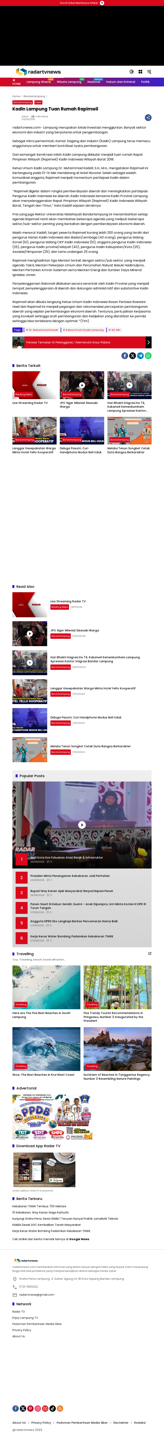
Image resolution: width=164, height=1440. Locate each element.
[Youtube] (45, 1408)
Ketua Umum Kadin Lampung (85, 330)
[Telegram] (140, 355)
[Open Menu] (140, 71)
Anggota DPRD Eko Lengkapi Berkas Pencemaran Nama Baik (74, 921)
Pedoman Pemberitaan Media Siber (37, 1324)
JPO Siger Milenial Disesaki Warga (79, 405)
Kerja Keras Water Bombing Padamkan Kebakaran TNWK (71, 936)
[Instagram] (38, 1408)
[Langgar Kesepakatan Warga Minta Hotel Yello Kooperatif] (34, 431)
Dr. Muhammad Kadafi (43, 330)
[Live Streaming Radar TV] (34, 385)
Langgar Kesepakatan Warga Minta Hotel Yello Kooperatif (34, 450)
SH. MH (116, 330)
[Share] (148, 117)
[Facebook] (124, 355)
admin (25, 116)
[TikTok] (52, 1408)
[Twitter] (132, 355)
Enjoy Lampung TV (25, 1318)
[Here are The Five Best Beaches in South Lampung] (46, 987)
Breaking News (23, 394)
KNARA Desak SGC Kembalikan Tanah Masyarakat (46, 1225)
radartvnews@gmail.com (36, 1295)
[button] (131, 71)
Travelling (20, 1004)
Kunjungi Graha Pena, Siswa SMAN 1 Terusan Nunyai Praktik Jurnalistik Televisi (65, 1219)
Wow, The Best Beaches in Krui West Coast (43, 1075)
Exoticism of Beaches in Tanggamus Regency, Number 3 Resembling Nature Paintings (117, 1077)
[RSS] (60, 1408)
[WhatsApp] (148, 355)
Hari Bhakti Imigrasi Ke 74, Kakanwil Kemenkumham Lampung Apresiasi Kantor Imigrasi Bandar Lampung (126, 407)
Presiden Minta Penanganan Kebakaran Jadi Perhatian (70, 876)
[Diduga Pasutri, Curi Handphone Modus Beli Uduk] (82, 431)
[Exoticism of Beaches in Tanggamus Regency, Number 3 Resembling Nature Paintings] (118, 1049)
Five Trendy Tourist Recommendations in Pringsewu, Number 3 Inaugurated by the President (113, 1017)
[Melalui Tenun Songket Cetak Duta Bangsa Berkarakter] (129, 431)
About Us (18, 1336)
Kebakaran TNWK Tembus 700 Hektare (39, 1206)
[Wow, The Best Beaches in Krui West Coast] (46, 1049)
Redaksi (140, 1423)
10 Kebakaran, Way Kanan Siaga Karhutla (40, 1212)
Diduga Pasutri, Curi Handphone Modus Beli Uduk (81, 450)
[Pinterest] (30, 1408)
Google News (79, 1239)
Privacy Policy (21, 1330)
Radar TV (18, 1312)
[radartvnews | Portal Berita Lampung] (38, 71)
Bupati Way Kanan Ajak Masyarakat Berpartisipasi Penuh (71, 891)
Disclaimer (121, 1423)
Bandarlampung (22, 102)
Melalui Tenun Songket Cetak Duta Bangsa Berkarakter (128, 450)
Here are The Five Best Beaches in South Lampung (41, 1015)
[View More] (150, 953)
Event (38, 102)
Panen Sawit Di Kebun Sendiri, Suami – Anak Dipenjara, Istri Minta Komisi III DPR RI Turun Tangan (88, 906)
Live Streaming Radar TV (30, 403)
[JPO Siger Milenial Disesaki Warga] (82, 385)
